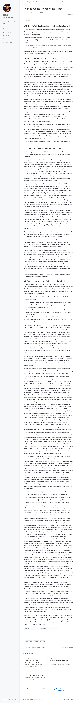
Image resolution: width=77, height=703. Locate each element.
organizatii (42, 641)
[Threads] (70, 647)
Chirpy (64, 699)
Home (23, 2)
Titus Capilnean (8, 16)
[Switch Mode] (3, 699)
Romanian (27, 638)
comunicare (35, 641)
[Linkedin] (68, 647)
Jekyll (71, 699)
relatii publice (29, 641)
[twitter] (10, 699)
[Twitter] (65, 647)
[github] (6, 699)
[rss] (16, 699)
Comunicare (33, 638)
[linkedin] (13, 699)
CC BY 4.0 (37, 647)
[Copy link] (72, 647)
